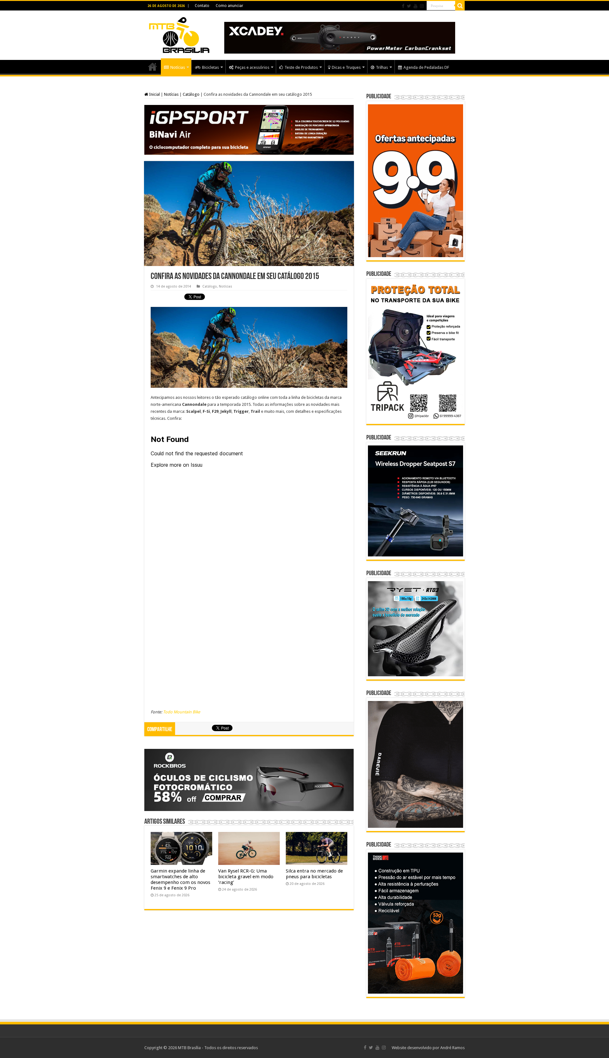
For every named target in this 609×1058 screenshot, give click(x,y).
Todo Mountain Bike (181, 712)
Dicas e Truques (346, 67)
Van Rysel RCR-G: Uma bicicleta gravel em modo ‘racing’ (245, 876)
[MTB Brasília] (179, 34)
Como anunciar (229, 5)
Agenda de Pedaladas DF (426, 67)
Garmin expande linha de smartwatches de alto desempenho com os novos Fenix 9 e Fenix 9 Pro (180, 879)
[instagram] (421, 6)
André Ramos (452, 1047)
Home (152, 66)
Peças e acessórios (252, 67)
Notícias (177, 67)
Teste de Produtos (301, 67)
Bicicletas (210, 67)
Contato (202, 5)
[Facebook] (403, 6)
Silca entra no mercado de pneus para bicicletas (314, 874)
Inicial (154, 94)
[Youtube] (415, 6)
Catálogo (191, 94)
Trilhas (382, 67)
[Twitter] (409, 6)
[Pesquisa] (460, 5)
